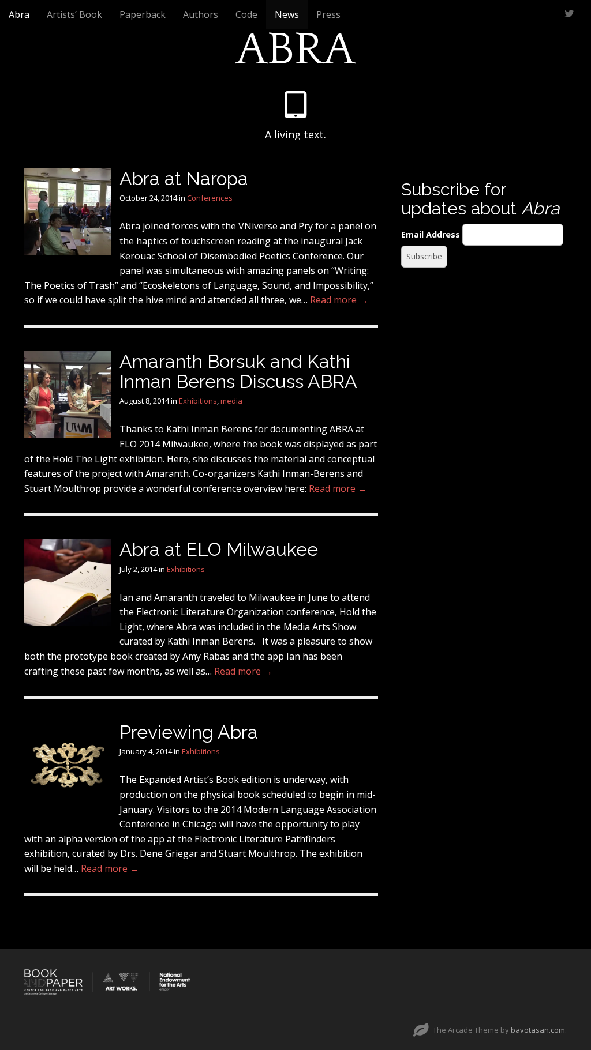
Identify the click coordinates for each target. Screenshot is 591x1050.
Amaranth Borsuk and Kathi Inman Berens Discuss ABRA (238, 371)
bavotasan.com (538, 1030)
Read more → (339, 299)
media (231, 401)
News (287, 14)
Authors (200, 14)
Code (246, 14)
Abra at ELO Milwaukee (218, 549)
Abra (19, 14)
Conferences (210, 198)
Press (328, 14)
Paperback (142, 14)
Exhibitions (198, 401)
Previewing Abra (188, 732)
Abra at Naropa (183, 178)
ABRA (295, 50)
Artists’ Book (74, 14)
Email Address (430, 234)
